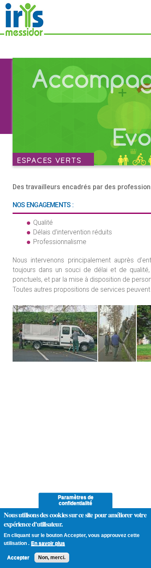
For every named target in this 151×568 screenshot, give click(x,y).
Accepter (18, 557)
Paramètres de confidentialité (76, 500)
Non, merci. (51, 557)
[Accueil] (24, 34)
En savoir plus (48, 543)
